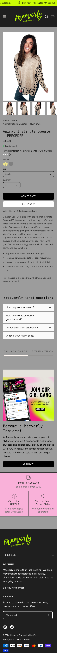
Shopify (32, 635)
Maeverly (14, 635)
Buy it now (28, 204)
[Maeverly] (28, 16)
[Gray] (11, 164)
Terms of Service (23, 639)
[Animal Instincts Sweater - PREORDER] (9, 108)
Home (6, 120)
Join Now (28, 464)
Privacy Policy (8, 639)
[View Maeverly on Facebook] (12, 627)
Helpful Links (9, 555)
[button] (46, 17)
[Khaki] (5, 164)
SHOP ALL (16, 120)
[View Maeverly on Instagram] (5, 627)
